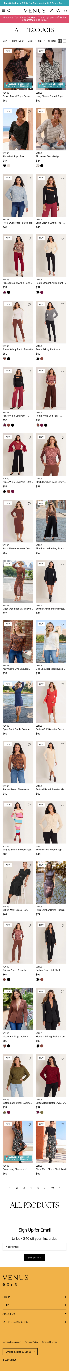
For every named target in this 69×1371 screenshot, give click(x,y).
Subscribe (34, 1257)
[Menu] (3, 10)
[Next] (59, 1188)
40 (52, 1187)
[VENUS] (34, 11)
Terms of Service (49, 1342)
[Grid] (60, 41)
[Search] (10, 10)
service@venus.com (12, 1342)
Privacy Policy (31, 1342)
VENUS (13, 1360)
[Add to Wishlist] (29, 51)
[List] (64, 41)
